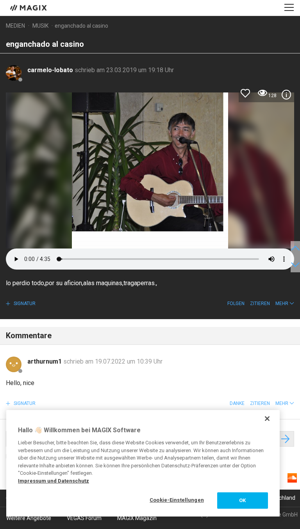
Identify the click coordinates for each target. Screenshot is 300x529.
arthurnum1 (45, 361)
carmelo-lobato (51, 70)
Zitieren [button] (260, 303)
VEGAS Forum (84, 518)
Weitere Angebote (28, 518)
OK (242, 500)
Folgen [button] (236, 303)
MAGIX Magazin (137, 518)
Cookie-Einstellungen (177, 500)
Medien (15, 26)
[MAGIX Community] (29, 7)
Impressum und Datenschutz (53, 481)
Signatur (24, 303)
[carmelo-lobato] (13, 73)
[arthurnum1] (13, 364)
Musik (40, 26)
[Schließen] (267, 418)
